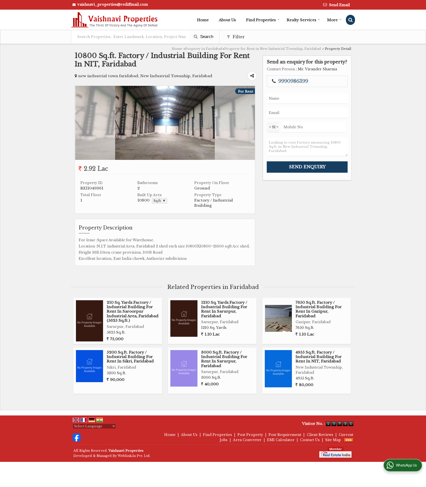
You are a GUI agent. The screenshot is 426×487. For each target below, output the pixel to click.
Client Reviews (320, 434)
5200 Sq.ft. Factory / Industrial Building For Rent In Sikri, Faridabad (130, 357)
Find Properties (261, 20)
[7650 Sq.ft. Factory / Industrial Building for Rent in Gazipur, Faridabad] (278, 318)
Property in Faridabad (203, 49)
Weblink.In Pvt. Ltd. (134, 456)
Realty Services (301, 20)
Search (206, 36)
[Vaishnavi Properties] (114, 19)
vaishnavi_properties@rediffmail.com (112, 4)
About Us (227, 20)
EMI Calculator (281, 440)
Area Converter (247, 440)
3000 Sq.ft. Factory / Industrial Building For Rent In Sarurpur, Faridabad (224, 359)
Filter (238, 36)
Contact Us (310, 440)
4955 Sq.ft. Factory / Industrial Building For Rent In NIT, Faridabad (319, 357)
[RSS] (348, 440)
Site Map (333, 440)
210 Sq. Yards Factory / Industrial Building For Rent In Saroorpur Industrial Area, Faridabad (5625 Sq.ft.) (133, 311)
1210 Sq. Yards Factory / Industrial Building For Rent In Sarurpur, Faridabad (224, 309)
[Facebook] (77, 437)
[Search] (350, 20)
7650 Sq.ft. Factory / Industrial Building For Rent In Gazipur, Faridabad (319, 309)
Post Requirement (284, 434)
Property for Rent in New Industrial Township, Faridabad (272, 49)
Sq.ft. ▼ (159, 201)
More (332, 20)
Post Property (250, 434)
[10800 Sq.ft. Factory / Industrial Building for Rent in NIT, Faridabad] (165, 158)
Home (203, 20)
